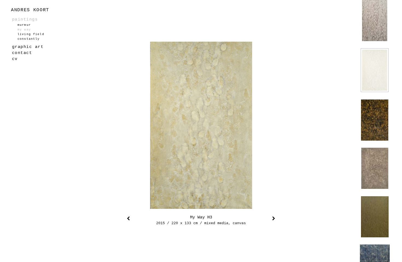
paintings (25, 19)
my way (24, 29)
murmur (24, 25)
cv (15, 59)
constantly (29, 39)
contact (22, 53)
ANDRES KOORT (30, 10)
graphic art (27, 47)
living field (31, 34)
